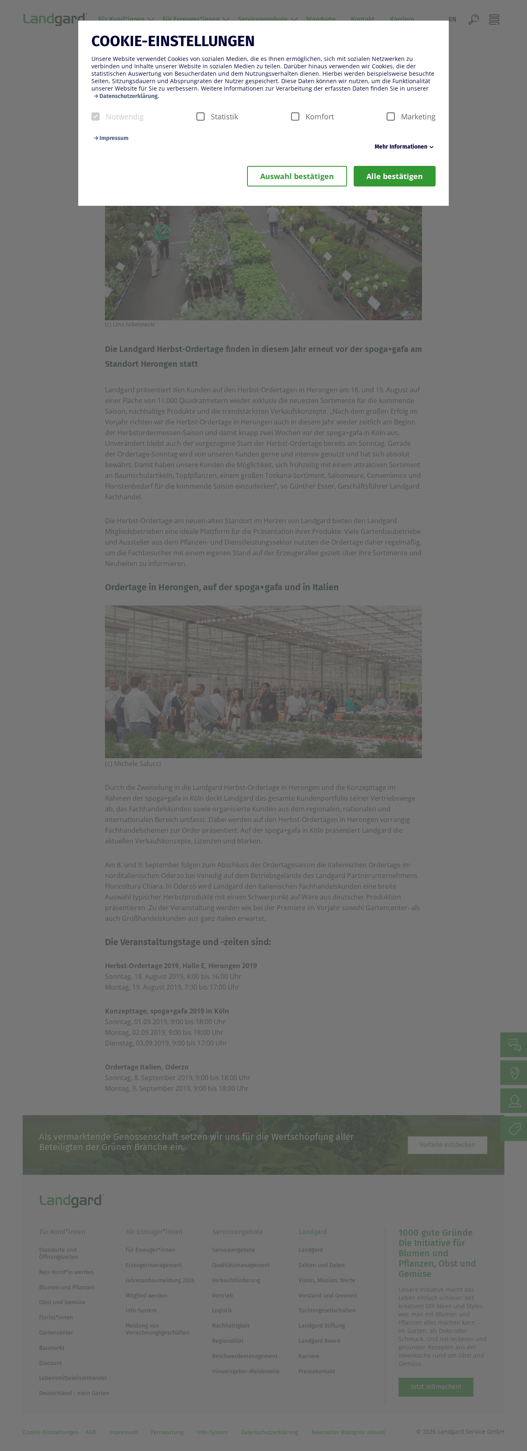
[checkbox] (95, 116)
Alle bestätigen (394, 176)
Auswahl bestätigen (297, 176)
